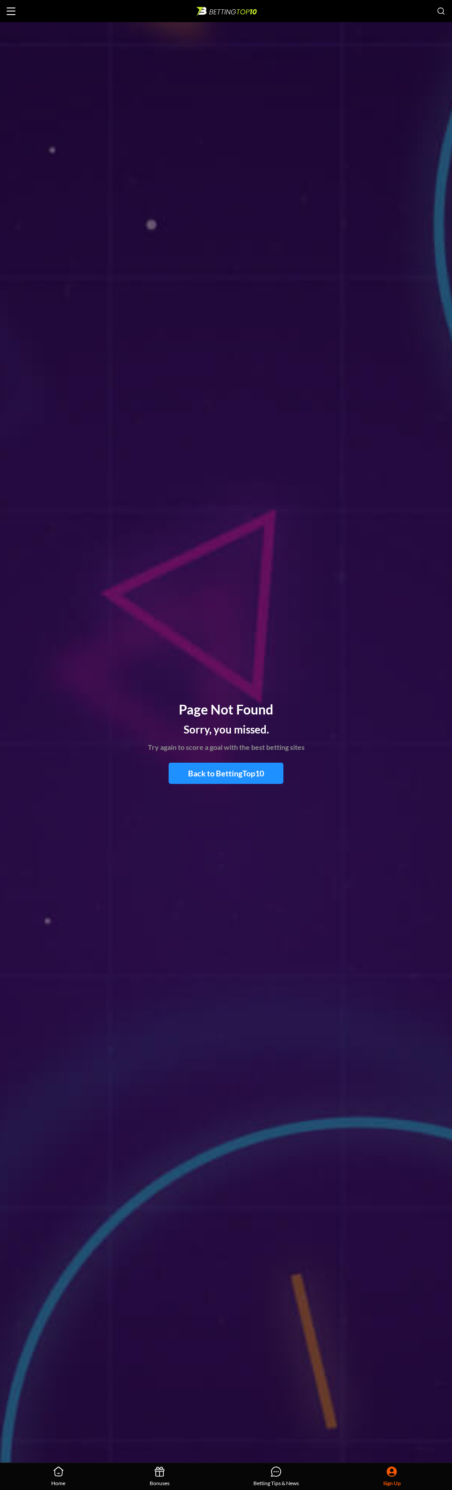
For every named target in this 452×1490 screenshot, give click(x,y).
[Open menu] (11, 11)
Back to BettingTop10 (226, 773)
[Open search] (441, 11)
